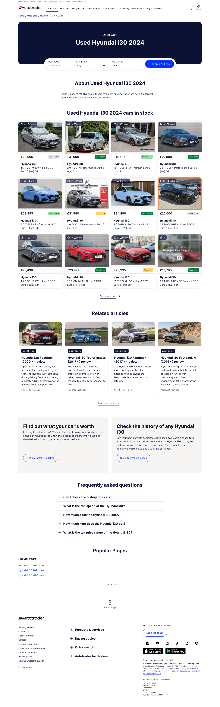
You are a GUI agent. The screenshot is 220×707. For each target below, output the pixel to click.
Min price (81, 61)
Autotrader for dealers (91, 656)
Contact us (23, 631)
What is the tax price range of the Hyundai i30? (97, 532)
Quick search (84, 647)
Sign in (198, 9)
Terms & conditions (27, 652)
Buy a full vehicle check (133, 457)
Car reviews (109, 8)
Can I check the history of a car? (86, 497)
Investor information (28, 644)
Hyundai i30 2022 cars (31, 570)
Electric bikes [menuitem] (83, 2)
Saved (189, 9)
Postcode (53, 61)
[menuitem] (52, 9)
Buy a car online (154, 8)
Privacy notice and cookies (31, 648)
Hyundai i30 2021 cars (31, 575)
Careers (22, 640)
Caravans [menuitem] (53, 2)
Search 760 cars (161, 63)
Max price (117, 61)
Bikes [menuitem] (32, 2)
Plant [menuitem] (74, 2)
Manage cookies (25, 667)
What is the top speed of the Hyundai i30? (94, 506)
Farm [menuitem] (68, 2)
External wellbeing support (31, 661)
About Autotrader (26, 635)
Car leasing (123, 8)
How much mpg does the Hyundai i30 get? (94, 523)
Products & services (89, 630)
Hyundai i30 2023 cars (31, 565)
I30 (53, 15)
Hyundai (44, 15)
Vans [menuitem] (26, 2)
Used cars (52, 8)
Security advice (26, 627)
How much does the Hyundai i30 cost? (91, 515)
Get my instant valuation (40, 457)
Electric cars (138, 8)
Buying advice (85, 638)
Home (21, 15)
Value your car (94, 8)
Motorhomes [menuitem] (42, 2)
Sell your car (78, 8)
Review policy (25, 656)
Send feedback (154, 632)
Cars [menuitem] (20, 2)
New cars (64, 8)
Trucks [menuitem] (61, 2)
